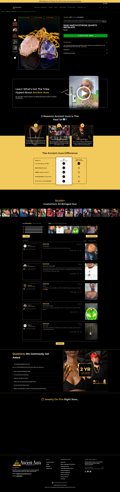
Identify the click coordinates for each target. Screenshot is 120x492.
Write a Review (93, 236)
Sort (85, 240)
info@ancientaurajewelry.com (23, 473)
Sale (56, 7)
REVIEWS (63, 7)
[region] (73, 229)
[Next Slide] (97, 229)
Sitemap (63, 478)
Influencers (49, 468)
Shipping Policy (65, 466)
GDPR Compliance (65, 472)
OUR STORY (72, 7)
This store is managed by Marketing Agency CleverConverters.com (60, 487)
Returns (48, 466)
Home (2, 11)
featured (14, 11)
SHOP (50, 7)
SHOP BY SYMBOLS (40, 7)
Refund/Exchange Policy (67, 468)
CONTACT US (81, 7)
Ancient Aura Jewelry (62, 485)
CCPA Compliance (65, 470)
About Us (63, 462)
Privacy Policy (64, 476)
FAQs (47, 464)
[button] (33, 226)
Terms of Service (65, 474)
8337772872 (19, 476)
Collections (8, 11)
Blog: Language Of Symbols (68, 464)
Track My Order (50, 462)
